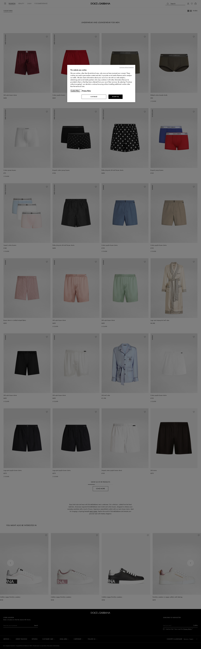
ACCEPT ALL (115, 96)
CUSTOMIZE (93, 96)
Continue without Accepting (126, 67)
